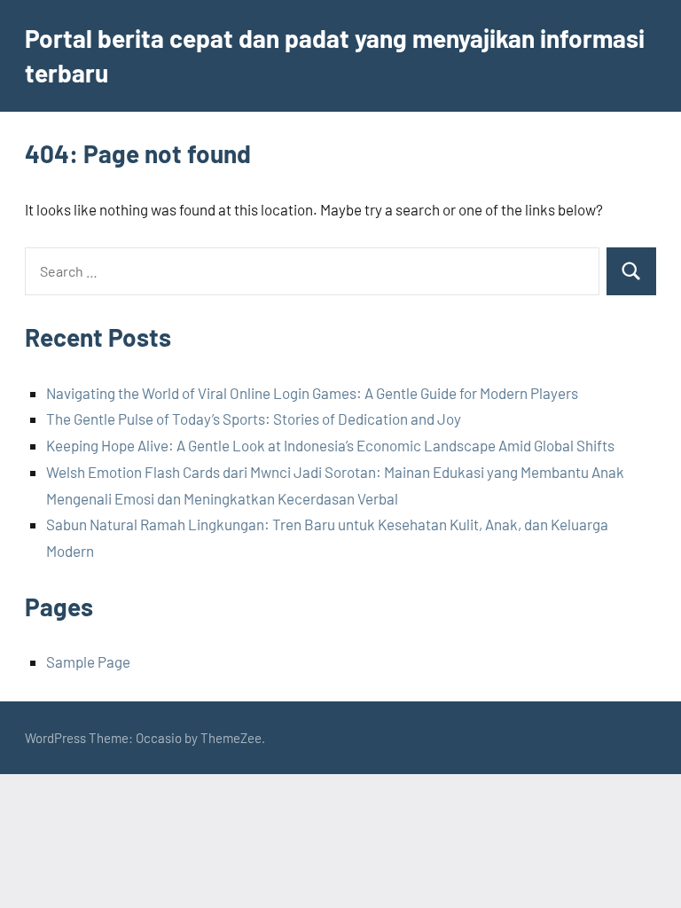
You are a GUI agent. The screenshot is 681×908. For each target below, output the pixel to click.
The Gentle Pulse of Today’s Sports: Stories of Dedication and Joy (253, 418)
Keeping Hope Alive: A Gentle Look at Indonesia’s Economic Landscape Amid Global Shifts (330, 445)
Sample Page (88, 661)
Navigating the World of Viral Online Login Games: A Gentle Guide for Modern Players (312, 393)
